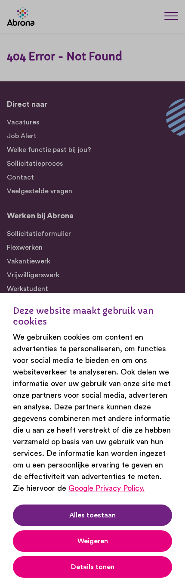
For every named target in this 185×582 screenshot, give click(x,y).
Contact (20, 177)
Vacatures (23, 122)
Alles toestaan (92, 515)
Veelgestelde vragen (39, 191)
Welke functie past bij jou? (49, 149)
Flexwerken (25, 247)
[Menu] (171, 15)
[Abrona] (20, 16)
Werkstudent (27, 288)
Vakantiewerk (28, 261)
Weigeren (92, 541)
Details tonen (92, 566)
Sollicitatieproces (35, 163)
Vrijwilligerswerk (33, 275)
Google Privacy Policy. (106, 488)
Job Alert (22, 136)
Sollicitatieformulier (39, 233)
